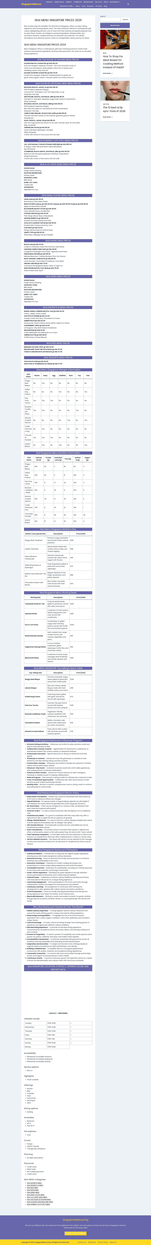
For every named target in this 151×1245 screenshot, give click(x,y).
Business (90, 6)
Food (83, 6)
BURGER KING (88, 2)
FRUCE (106, 2)
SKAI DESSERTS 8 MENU (35, 1185)
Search (103, 16)
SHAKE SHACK (59, 2)
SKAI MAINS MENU (33, 1192)
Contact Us (82, 1242)
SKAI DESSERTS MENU (34, 1183)
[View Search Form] (128, 4)
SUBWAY (69, 2)
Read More (108, 73)
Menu (78, 6)
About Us (113, 1242)
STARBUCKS (78, 2)
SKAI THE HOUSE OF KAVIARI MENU (39, 1200)
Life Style (98, 6)
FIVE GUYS (98, 2)
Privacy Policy (103, 1242)
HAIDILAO (49, 2)
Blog (105, 6)
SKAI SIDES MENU (33, 1190)
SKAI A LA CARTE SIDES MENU (37, 1197)
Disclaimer (92, 1242)
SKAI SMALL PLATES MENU (35, 1195)
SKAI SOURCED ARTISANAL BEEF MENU (40, 1202)
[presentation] (115, 39)
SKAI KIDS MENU (32, 1188)
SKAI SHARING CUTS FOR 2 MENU (38, 1204)
